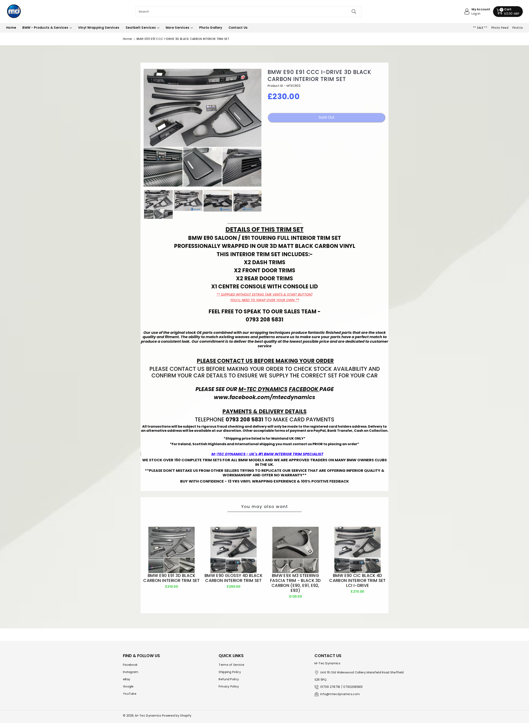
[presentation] (140, 204)
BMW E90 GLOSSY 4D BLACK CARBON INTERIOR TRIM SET (233, 578)
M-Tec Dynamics (148, 715)
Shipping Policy (230, 672)
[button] (508, 11)
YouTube (129, 694)
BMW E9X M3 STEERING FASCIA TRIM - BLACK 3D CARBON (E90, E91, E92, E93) (295, 583)
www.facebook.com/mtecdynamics (264, 397)
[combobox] (248, 11)
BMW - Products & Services (45, 27)
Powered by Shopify (176, 715)
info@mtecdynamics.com (340, 694)
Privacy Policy (229, 686)
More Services (177, 27)
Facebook (130, 665)
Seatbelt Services (141, 27)
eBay (126, 679)
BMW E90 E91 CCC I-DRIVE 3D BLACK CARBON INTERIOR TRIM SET (319, 76)
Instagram (130, 672)
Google (128, 686)
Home (127, 39)
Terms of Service (231, 665)
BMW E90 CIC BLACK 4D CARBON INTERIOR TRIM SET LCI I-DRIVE (357, 580)
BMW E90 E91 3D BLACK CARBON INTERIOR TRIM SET (171, 578)
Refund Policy (229, 679)
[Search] (354, 11)
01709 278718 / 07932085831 (341, 687)
